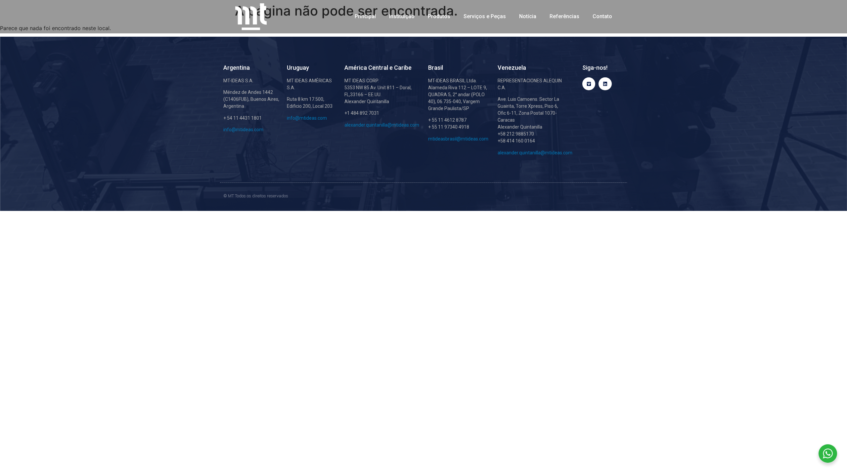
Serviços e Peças (485, 16)
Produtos (439, 16)
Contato (602, 16)
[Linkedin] (605, 83)
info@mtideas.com (243, 129)
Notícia (527, 16)
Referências (564, 16)
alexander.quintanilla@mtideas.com (381, 125)
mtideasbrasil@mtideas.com (458, 138)
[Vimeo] (588, 83)
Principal (365, 16)
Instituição (402, 16)
